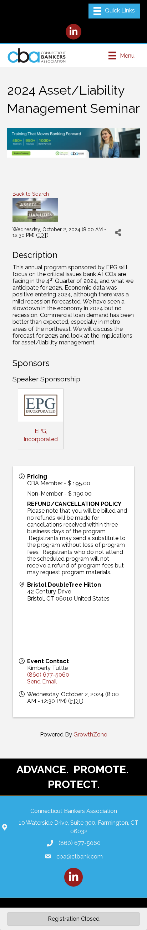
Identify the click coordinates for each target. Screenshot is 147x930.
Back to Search (30, 194)
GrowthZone (90, 734)
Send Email (42, 681)
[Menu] (114, 11)
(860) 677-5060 (48, 674)
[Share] (118, 232)
